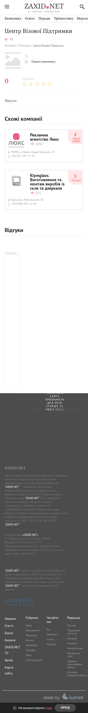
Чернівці (30, 650)
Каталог (10, 46)
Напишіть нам (74, 648)
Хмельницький (34, 660)
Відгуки (10, 101)
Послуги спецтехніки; (43, 61)
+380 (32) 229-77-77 (28, 542)
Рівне (29, 655)
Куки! (48, 708)
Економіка (13, 18)
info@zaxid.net (49, 546)
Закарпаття (32, 645)
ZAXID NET (44, 6)
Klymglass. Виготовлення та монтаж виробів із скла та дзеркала (47, 182)
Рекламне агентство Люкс (44, 137)
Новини (10, 619)
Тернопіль (31, 635)
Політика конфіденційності (77, 674)
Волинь (30, 640)
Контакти (72, 643)
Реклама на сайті (73, 655)
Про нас (71, 625)
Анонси (10, 640)
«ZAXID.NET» (30, 535)
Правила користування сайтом (74, 664)
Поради (44, 18)
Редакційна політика (73, 632)
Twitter (50, 639)
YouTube (51, 644)
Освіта (30, 18)
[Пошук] (80, 6)
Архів (9, 660)
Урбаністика (63, 18)
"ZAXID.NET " (12, 487)
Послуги (25, 46)
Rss (48, 629)
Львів (28, 625)
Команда (72, 638)
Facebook (51, 634)
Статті (9, 626)
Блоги (9, 633)
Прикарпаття (32, 630)
